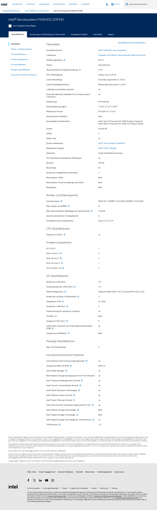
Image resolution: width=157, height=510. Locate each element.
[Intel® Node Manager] (66, 371)
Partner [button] (73, 4)
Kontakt (79, 472)
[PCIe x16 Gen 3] (62, 263)
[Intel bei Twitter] (34, 481)
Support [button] (30, 4)
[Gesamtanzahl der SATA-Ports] (74, 287)
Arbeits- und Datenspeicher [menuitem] (21, 49)
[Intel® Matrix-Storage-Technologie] (78, 410)
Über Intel (31, 472)
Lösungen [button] (44, 4)
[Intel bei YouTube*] (47, 481)
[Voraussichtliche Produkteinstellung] (79, 70)
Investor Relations (65, 472)
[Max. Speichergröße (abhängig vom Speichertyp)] (91, 211)
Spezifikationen (18, 34)
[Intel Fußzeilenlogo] (13, 486)
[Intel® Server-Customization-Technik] (80, 385)
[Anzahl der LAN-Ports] (67, 306)
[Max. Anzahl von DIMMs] (68, 206)
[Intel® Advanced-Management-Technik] (82, 381)
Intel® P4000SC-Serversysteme (112, 50)
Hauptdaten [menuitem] (15, 44)
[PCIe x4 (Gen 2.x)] (63, 268)
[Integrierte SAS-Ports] (67, 321)
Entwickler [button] (59, 4)
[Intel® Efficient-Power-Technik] (74, 395)
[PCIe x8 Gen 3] (60, 258)
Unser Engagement (47, 472)
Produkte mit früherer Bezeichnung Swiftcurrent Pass (121, 55)
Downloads (97, 34)
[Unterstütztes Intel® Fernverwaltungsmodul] (86, 361)
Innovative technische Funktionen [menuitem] (24, 75)
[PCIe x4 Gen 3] (60, 253)
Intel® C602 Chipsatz (107, 148)
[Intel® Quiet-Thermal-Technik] (73, 400)
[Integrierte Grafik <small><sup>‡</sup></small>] (64, 235)
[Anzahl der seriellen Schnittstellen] (78, 297)
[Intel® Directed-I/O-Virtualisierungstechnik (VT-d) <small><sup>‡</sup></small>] (93, 405)
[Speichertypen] (61, 201)
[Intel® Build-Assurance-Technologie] (79, 390)
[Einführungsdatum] (64, 60)
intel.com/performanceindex (57, 496)
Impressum (119, 472)
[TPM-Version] (59, 425)
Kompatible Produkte (79, 34)
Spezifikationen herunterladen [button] (131, 43)
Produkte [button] (18, 4)
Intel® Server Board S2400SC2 (112, 143)
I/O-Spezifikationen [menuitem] (18, 64)
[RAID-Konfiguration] (65, 292)
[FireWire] (55, 316)
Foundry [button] (85, 4)
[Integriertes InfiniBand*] (68, 333)
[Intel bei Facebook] (28, 481)
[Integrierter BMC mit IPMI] (70, 366)
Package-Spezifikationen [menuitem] (20, 70)
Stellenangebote (104, 472)
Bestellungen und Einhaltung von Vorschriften (47, 34)
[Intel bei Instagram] (53, 481)
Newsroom (90, 472)
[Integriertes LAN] (62, 301)
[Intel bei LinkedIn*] (40, 481)
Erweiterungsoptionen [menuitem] (19, 59)
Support (111, 34)
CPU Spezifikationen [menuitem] (18, 54)
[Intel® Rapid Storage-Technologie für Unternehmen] (93, 420)
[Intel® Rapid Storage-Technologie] (77, 415)
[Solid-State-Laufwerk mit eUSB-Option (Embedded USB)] (52, 328)
